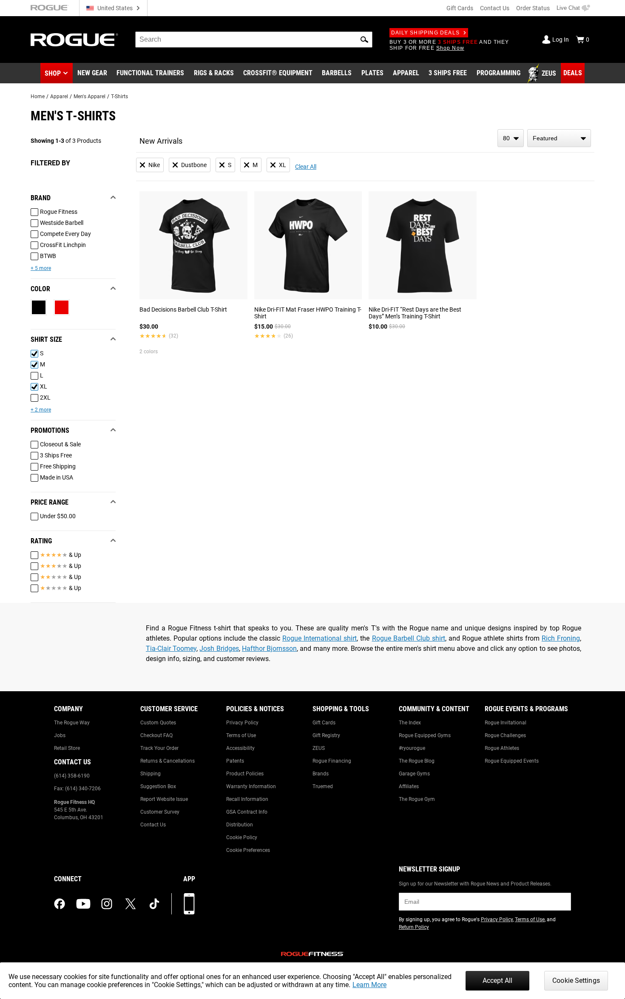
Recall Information (247, 799)
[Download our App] (189, 903)
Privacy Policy (242, 723)
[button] (364, 39)
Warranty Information (251, 786)
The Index (410, 723)
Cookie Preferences (248, 850)
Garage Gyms (414, 774)
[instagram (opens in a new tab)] (106, 903)
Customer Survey (159, 812)
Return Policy (414, 927)
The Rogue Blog (417, 761)
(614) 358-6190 (72, 776)
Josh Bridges (219, 648)
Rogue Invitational (505, 723)
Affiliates (409, 786)
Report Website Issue (164, 799)
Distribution (239, 825)
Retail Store (67, 748)
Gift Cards (459, 8)
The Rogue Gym (417, 799)
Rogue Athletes (502, 748)
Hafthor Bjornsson (269, 648)
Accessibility (240, 748)
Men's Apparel (89, 96)
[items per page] (510, 138)
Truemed (322, 786)
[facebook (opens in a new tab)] (59, 903)
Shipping (150, 774)
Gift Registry (326, 735)
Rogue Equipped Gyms (425, 735)
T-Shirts (119, 96)
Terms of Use (241, 735)
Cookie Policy (241, 837)
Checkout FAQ (156, 735)
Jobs (59, 735)
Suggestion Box (158, 786)
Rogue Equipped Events (512, 761)
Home (38, 96)
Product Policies (245, 774)
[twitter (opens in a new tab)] (130, 903)
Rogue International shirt (319, 638)
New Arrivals (160, 140)
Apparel (59, 96)
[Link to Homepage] (74, 40)
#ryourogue (412, 748)
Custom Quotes (158, 723)
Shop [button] (53, 73)
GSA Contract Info (246, 812)
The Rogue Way (72, 723)
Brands (320, 774)
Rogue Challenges (505, 735)
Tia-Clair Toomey (171, 648)
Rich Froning (561, 638)
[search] (253, 39)
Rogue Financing (331, 761)
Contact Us (494, 8)
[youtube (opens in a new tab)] (83, 903)
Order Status (533, 8)
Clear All (305, 166)
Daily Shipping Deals (425, 33)
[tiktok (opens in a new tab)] (154, 903)
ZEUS (318, 748)
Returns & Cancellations (167, 761)
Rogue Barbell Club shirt (408, 638)
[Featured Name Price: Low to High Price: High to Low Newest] (559, 138)
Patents (235, 761)
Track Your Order (159, 748)
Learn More (369, 985)
